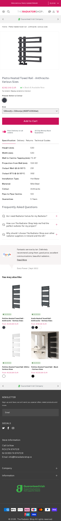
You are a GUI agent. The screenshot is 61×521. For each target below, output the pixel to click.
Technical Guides (42, 140)
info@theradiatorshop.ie (20, 457)
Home (4, 27)
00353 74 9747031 (14, 453)
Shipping (13, 91)
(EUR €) (52, 3)
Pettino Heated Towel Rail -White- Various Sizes (16, 368)
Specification (9, 140)
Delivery (21, 140)
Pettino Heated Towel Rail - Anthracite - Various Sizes (13, 319)
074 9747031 (13, 449)
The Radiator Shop (26, 519)
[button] (3, 11)
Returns (29, 140)
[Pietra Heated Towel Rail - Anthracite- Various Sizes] (4, 100)
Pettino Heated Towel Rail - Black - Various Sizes (44, 368)
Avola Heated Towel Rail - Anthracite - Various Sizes (41, 319)
